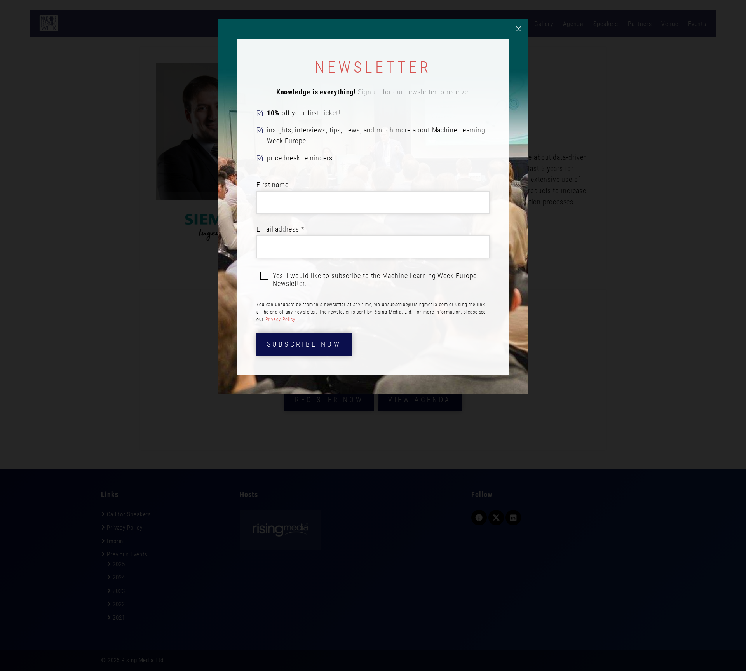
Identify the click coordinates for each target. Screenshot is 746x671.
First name (272, 185)
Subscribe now (304, 344)
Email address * (280, 229)
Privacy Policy (280, 319)
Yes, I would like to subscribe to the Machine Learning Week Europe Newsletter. (375, 280)
